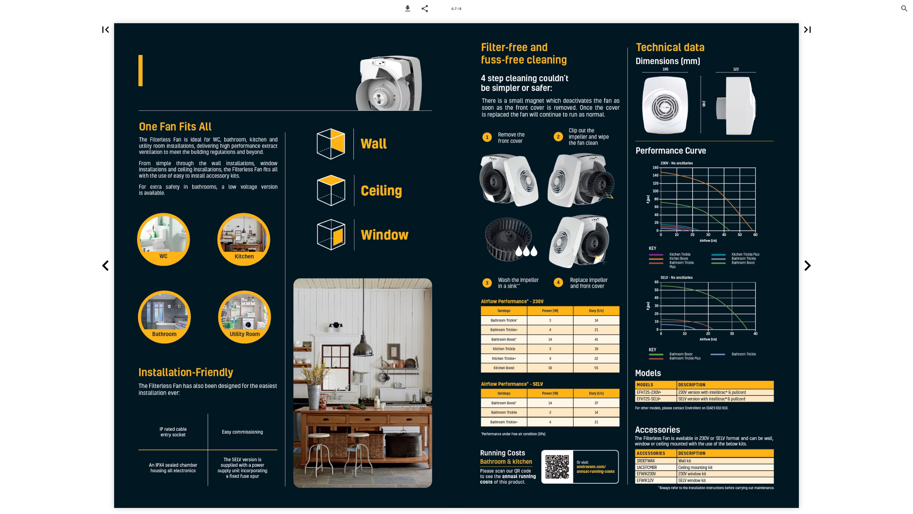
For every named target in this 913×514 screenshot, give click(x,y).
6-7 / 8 (456, 9)
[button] (407, 8)
